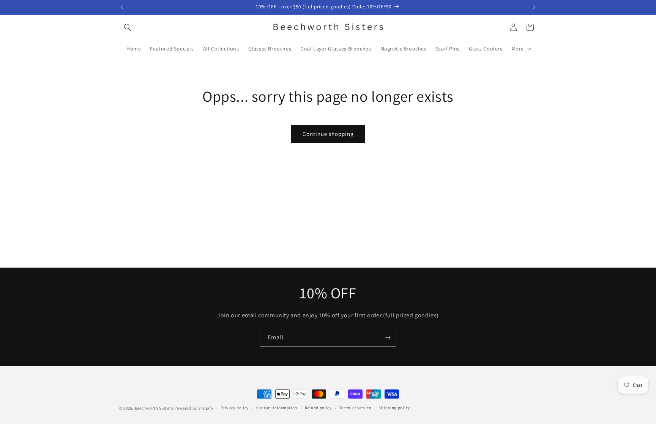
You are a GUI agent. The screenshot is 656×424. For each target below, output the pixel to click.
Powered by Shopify (193, 408)
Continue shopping (328, 133)
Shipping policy (394, 407)
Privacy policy (235, 407)
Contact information (276, 407)
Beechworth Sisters (154, 408)
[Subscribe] (387, 338)
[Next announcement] (534, 7)
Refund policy (318, 407)
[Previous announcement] (122, 7)
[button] (127, 27)
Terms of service (355, 407)
